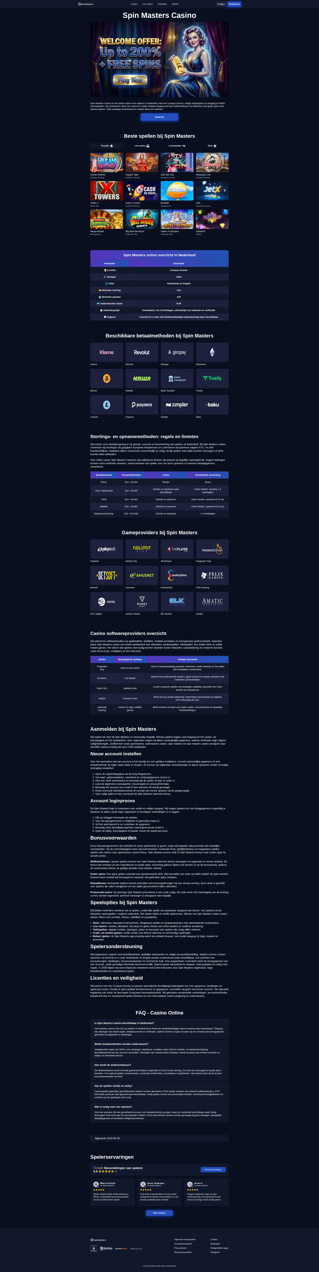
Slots (210, 146)
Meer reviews (159, 1213)
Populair (105, 146)
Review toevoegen (213, 1170)
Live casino (140, 146)
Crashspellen (175, 146)
